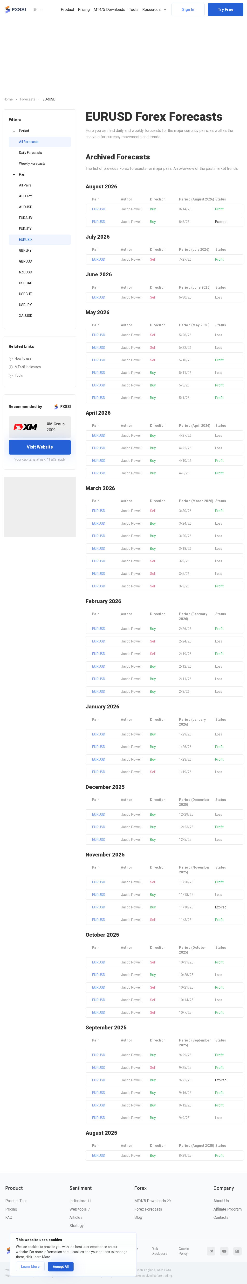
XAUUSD (25, 316)
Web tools (79, 1209)
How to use (23, 358)
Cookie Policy (184, 1251)
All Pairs (25, 185)
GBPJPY (25, 250)
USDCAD (25, 283)
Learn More (30, 1267)
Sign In (188, 9)
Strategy (76, 1225)
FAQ (8, 1217)
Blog (138, 1217)
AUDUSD (25, 207)
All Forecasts (29, 142)
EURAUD (25, 218)
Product (67, 9)
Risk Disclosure (159, 1251)
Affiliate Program (227, 1209)
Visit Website (40, 446)
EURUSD (25, 240)
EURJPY (25, 229)
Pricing (84, 9)
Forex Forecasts (148, 1209)
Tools (133, 9)
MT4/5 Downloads (109, 9)
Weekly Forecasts (32, 163)
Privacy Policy (132, 1251)
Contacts (220, 1217)
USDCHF (25, 294)
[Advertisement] (123, 55)
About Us (221, 1200)
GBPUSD (25, 261)
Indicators (80, 1200)
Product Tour (16, 1200)
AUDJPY (25, 196)
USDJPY (25, 305)
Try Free (225, 9)
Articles (75, 1217)
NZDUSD (25, 272)
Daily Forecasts (30, 153)
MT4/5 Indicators (28, 367)
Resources (151, 9)
